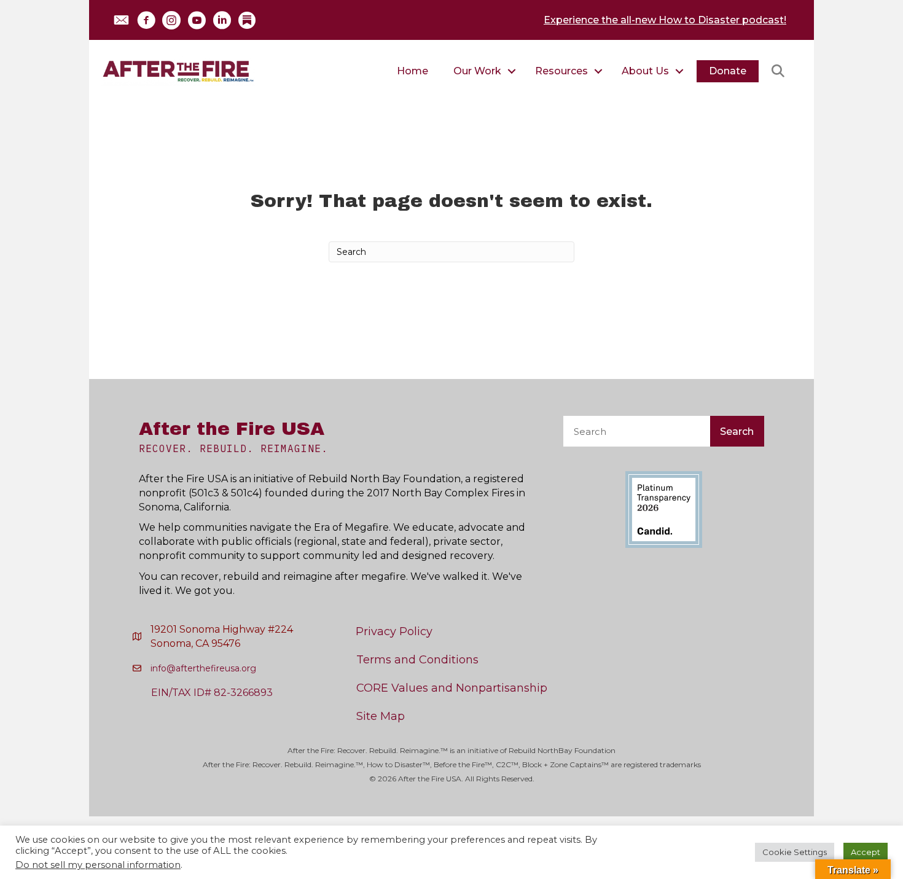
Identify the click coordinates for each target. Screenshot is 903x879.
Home (412, 71)
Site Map (380, 716)
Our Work (477, 71)
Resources (561, 71)
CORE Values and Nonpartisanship (451, 688)
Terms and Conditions (417, 659)
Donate (727, 71)
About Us (645, 71)
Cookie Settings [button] (794, 852)
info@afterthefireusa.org (203, 668)
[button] (121, 20)
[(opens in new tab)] (663, 509)
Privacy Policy (394, 631)
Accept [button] (865, 852)
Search (737, 431)
